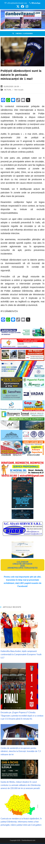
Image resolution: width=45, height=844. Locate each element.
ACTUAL (8, 90)
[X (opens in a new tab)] (18, 6)
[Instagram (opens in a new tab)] (26, 6)
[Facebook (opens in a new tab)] (22, 6)
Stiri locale (18, 90)
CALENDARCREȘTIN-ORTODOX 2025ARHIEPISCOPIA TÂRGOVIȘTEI (23, 565)
